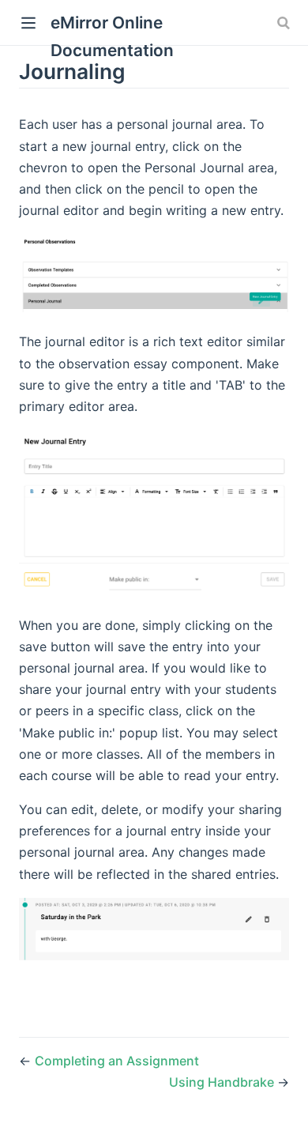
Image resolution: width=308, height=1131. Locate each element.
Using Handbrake (223, 1082)
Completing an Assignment (117, 1061)
